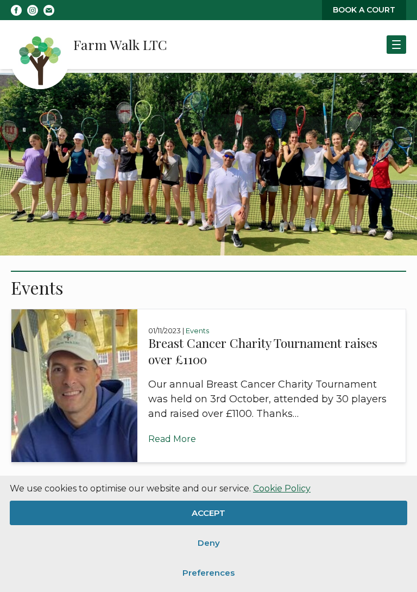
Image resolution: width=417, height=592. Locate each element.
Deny (209, 543)
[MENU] (396, 44)
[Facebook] (16, 10)
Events (197, 330)
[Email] (48, 10)
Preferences (208, 573)
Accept (208, 513)
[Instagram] (32, 10)
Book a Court (364, 10)
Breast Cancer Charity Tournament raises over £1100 (262, 350)
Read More (172, 439)
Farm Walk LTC (120, 44)
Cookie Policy (282, 488)
